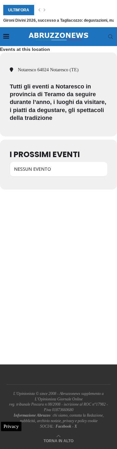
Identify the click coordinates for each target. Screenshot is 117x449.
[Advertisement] (58, 277)
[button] (39, 10)
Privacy (11, 426)
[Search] (110, 36)
